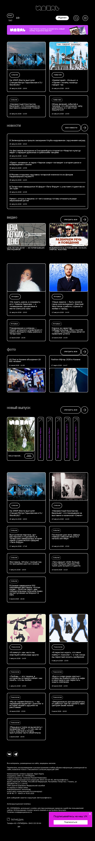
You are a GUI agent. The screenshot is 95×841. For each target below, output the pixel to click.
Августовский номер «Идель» (14, 456)
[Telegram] (15, 754)
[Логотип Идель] (47, 8)
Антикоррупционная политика (19, 804)
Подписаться (70, 822)
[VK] (9, 754)
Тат (10, 21)
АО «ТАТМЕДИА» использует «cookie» (22, 808)
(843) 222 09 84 (34, 823)
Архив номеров (28, 456)
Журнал (62, 18)
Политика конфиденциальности (19, 812)
